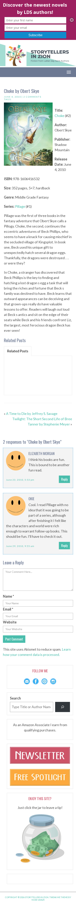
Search (15, 698)
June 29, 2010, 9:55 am (20, 546)
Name (8, 596)
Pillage (20, 206)
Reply (64, 479)
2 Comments (32, 96)
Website (10, 622)
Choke (59, 115)
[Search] (62, 707)
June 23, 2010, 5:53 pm (20, 479)
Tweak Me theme (58, 897)
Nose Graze (38, 899)
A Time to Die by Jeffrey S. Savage (31, 413)
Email (8, 609)
